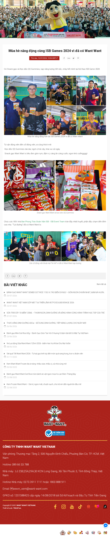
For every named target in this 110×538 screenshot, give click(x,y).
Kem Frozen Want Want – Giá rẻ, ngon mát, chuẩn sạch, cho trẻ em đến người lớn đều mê (44, 386)
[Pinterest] (78, 58)
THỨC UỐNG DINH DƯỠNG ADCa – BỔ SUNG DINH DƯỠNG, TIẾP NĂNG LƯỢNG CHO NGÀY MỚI (46, 324)
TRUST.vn (17, 508)
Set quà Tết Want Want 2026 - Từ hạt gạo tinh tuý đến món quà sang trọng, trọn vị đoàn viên (45, 355)
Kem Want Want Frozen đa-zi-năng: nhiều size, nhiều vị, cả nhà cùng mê (36, 365)
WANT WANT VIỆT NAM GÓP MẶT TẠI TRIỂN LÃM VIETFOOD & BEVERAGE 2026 (40, 304)
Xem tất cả (101, 284)
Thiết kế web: (8, 508)
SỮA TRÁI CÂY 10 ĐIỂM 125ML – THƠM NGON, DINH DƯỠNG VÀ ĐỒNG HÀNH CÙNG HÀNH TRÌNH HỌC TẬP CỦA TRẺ (55, 314)
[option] (55, 19)
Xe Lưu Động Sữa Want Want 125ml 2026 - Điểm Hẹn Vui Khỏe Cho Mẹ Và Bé (38, 345)
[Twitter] (74, 58)
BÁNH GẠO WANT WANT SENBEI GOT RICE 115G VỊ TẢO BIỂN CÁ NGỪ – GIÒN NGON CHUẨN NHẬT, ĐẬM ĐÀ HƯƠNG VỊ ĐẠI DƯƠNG (56, 294)
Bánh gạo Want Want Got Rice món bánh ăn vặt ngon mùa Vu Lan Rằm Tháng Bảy (41, 375)
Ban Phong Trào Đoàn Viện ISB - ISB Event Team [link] (43, 221)
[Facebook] (64, 58)
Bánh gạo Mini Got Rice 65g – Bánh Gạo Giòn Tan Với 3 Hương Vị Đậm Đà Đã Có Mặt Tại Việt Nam (47, 335)
